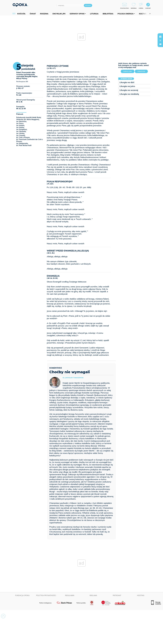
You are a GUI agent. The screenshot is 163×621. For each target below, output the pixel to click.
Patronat (117, 595)
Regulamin (69, 595)
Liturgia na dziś (127, 82)
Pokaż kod (141, 71)
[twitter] (160, 40)
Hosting (140, 595)
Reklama (93, 595)
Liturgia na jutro (127, 86)
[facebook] (160, 37)
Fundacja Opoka (22, 595)
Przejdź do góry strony (3, 616)
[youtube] (160, 44)
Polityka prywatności (46, 595)
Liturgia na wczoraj (129, 90)
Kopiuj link (128, 71)
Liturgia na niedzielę (129, 94)
